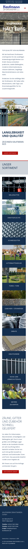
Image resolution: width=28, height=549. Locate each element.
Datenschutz (5, 538)
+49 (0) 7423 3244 (12, 526)
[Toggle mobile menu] (25, 8)
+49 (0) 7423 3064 (13, 524)
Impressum (13, 538)
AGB (18, 538)
